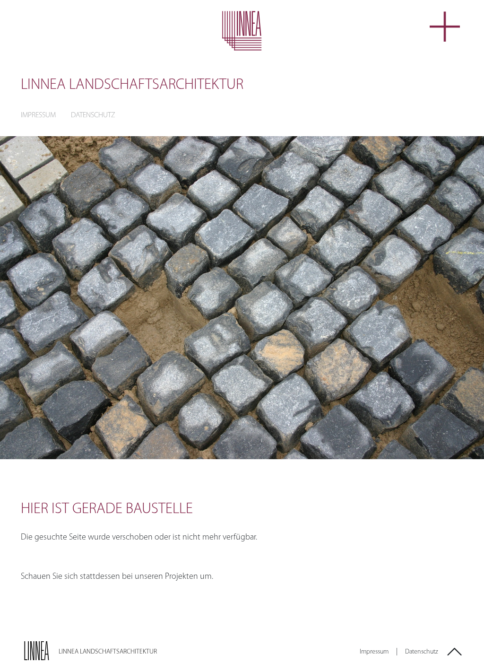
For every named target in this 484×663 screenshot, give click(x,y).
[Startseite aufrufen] (242, 31)
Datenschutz (93, 115)
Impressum (38, 115)
